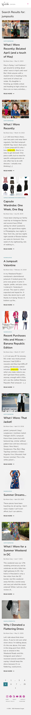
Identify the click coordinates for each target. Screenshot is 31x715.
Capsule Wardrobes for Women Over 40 (14, 197)
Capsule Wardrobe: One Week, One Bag (13, 205)
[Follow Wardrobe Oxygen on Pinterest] (24, 696)
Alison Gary (9, 61)
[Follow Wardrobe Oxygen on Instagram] (7, 696)
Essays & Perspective (9, 621)
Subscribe (22, 701)
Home (7, 699)
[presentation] (15, 29)
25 (25, 684)
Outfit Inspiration (8, 41)
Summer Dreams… (15, 495)
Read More (9, 94)
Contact (22, 699)
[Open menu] (27, 4)
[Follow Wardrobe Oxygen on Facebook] (10, 696)
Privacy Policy (10, 701)
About (14, 699)
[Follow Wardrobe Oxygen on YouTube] (17, 696)
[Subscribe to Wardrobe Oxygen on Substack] (20, 696)
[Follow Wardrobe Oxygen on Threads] (14, 696)
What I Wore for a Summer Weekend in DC (15, 550)
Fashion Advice (8, 257)
